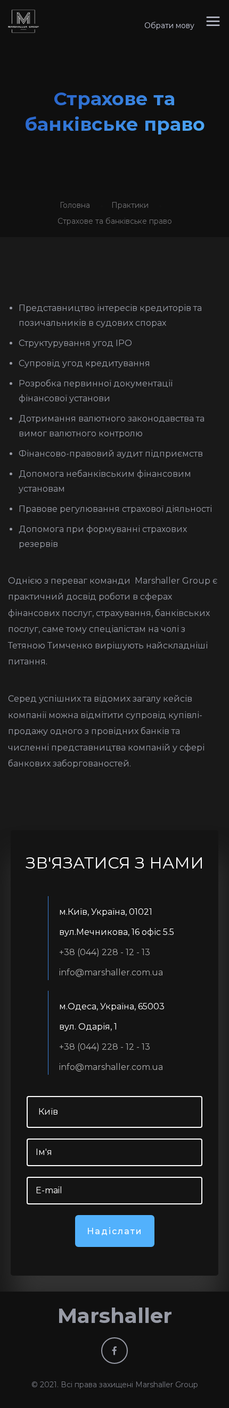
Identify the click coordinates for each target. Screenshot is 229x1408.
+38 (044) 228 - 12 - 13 (104, 952)
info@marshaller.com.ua (111, 972)
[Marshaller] (23, 21)
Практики (130, 205)
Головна (75, 205)
